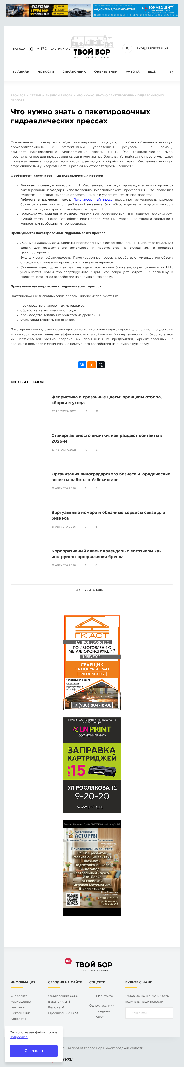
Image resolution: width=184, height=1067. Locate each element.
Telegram (103, 1011)
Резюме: (56, 1007)
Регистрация (158, 48)
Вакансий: (59, 1002)
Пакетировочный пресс (93, 200)
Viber (100, 1017)
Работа (133, 72)
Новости (46, 72)
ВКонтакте (104, 996)
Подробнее (19, 1037)
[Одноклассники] (91, 364)
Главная (21, 72)
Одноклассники (101, 1006)
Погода (19, 49)
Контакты (18, 1019)
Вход (141, 48)
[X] (101, 364)
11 (97, 411)
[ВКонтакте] (82, 364)
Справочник (74, 72)
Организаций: (63, 1013)
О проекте (19, 996)
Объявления (105, 72)
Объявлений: (63, 996)
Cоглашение (21, 1013)
